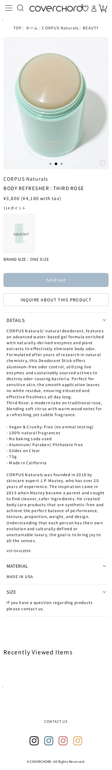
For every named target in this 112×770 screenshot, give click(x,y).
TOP (17, 27)
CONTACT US (56, 721)
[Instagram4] (77, 741)
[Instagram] (34, 741)
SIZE (11, 592)
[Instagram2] (49, 741)
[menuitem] (19, 233)
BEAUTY (91, 27)
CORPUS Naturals (60, 27)
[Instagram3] (63, 741)
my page (94, 8)
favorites (85, 9)
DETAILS (16, 320)
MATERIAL (17, 566)
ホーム (32, 27)
